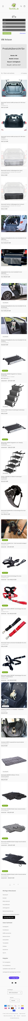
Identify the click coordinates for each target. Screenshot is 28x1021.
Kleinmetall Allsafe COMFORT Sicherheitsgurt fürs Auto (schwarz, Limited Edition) (13, 676)
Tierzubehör (5, 943)
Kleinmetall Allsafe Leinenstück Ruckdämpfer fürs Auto (13, 642)
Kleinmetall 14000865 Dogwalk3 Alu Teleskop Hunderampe (11, 374)
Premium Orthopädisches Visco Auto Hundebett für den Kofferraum (13, 238)
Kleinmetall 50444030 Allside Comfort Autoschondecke (13, 874)
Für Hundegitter (6, 962)
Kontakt (5, 898)
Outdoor (5, 946)
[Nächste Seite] (18, 884)
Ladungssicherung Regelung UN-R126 (12, 972)
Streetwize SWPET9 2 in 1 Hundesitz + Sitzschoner (12, 709)
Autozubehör (6, 939)
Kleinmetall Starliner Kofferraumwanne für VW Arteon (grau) (13, 103)
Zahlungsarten (6, 907)
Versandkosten (6, 904)
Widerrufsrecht (6, 901)
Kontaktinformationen (14, 1018)
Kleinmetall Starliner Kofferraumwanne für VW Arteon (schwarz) (13, 137)
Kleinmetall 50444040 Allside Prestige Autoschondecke (13, 841)
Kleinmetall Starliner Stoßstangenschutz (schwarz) (12, 204)
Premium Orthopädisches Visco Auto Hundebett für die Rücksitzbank (13, 306)
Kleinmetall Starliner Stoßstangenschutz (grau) (12, 170)
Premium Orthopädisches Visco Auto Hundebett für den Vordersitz (13, 340)
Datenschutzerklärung (8, 911)
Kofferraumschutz (7, 933)
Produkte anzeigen (7, 33)
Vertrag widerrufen (9, 917)
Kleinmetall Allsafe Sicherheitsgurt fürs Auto (11, 576)
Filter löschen (23, 33)
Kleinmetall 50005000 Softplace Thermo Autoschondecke (10, 775)
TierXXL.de (8, 1013)
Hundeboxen (6, 930)
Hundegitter (5, 926)
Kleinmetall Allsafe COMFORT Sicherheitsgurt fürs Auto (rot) (13, 609)
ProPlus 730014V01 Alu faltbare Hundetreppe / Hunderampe (11, 477)
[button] (3, 6)
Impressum (5, 894)
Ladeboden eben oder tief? (9, 968)
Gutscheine (5, 949)
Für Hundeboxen (7, 965)
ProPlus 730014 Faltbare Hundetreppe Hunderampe (12, 409)
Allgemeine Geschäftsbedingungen (11, 914)
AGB (14, 1015)
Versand (18, 1015)
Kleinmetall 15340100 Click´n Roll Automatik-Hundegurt (14, 543)
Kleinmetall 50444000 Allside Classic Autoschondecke (13, 809)
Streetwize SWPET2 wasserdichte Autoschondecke (12, 742)
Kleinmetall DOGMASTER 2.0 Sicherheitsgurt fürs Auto (13, 510)
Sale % (4, 952)
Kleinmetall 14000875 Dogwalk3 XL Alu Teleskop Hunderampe (12, 443)
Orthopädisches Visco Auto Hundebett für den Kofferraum (11, 272)
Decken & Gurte (6, 936)
